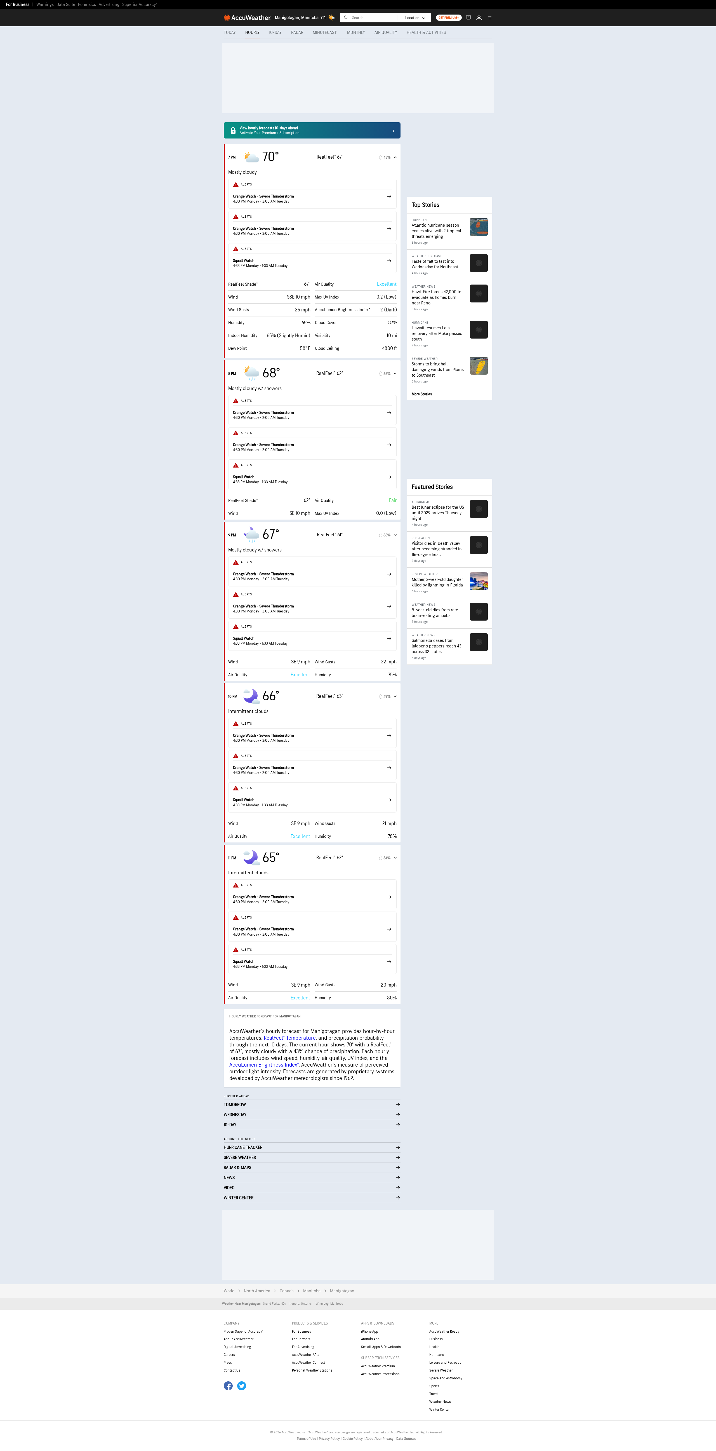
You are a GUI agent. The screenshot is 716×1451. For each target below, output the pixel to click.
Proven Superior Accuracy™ (243, 1331)
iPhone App (369, 1331)
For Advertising (303, 1347)
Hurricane (436, 1355)
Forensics (87, 4)
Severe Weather (441, 1370)
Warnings (45, 4)
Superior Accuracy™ (139, 4)
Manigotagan (342, 1291)
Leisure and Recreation (446, 1362)
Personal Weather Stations (312, 1370)
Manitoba (312, 1291)
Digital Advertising (237, 1347)
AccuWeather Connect (308, 1362)
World (229, 1291)
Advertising (109, 4)
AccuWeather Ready (444, 1331)
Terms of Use (307, 1438)
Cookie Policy (353, 1438)
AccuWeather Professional (381, 1374)
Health (434, 1347)
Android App (370, 1339)
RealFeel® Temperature (290, 1038)
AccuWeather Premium (378, 1366)
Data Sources (406, 1438)
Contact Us (232, 1370)
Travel (434, 1394)
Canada (287, 1291)
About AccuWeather (238, 1339)
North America (257, 1291)
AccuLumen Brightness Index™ (264, 1065)
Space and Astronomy (445, 1378)
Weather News (440, 1402)
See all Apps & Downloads (381, 1347)
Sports (434, 1386)
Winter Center (439, 1409)
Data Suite (65, 4)
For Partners (301, 1339)
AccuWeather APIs (305, 1355)
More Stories (422, 394)
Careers (229, 1355)
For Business (17, 4)
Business (436, 1339)
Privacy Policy (330, 1438)
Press (228, 1362)
